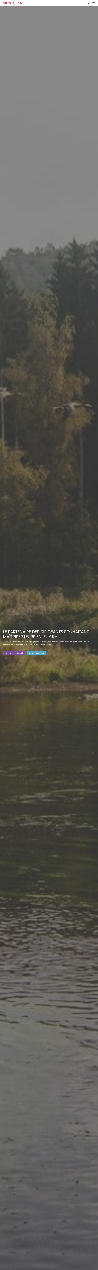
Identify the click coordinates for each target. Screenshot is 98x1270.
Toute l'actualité (14, 653)
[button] (93, 3)
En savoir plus (36, 653)
